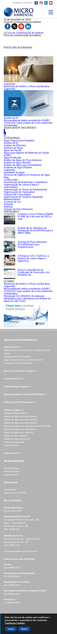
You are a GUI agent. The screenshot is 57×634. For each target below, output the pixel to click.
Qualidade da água (14, 172)
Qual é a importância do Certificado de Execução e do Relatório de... (33, 272)
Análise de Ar (11, 118)
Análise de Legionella (14, 442)
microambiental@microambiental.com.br (20, 551)
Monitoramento (12, 199)
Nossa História (11, 474)
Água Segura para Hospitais (19, 140)
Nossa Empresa (11, 468)
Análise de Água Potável (15, 413)
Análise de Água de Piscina (17, 439)
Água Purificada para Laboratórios (20, 429)
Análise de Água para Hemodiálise (22, 165)
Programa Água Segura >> (17, 386)
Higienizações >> (12, 347)
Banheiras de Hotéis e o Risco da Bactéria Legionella (27, 87)
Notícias (8, 206)
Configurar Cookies (15, 623)
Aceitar (11, 629)
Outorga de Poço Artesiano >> (19, 402)
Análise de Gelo (11, 445)
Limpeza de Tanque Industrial (18, 363)
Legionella (9, 84)
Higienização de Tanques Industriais (23, 197)
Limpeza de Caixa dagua (17, 194)
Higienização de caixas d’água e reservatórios (21, 185)
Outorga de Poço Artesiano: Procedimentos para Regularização (32, 244)
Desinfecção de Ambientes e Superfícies (25, 182)
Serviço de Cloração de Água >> (20, 371)
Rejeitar (24, 629)
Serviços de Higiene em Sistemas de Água (27, 175)
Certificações (11, 179)
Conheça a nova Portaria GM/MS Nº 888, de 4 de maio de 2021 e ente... (35, 216)
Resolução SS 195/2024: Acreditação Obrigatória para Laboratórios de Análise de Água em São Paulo (27, 298)
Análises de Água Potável (18, 167)
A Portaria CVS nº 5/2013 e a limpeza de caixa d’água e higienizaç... (33, 258)
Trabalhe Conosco (22, 3)
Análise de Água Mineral (17, 162)
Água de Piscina (13, 150)
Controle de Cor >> (13, 378)
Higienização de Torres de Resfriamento (25, 189)
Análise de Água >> (14, 410)
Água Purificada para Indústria (18, 432)
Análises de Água (13, 148)
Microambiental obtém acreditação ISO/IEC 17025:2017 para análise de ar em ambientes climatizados (28, 123)
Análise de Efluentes (15, 145)
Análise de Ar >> (12, 453)
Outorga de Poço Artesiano (18, 209)
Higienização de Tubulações (19, 192)
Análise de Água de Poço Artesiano (23, 160)
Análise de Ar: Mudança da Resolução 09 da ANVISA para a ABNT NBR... (35, 230)
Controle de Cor (12, 202)
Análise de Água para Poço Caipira (20, 419)
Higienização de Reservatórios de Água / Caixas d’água (27, 352)
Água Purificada (12, 157)
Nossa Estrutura (11, 471)
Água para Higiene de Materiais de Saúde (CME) (26, 154)
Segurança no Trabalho (15, 492)
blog (6, 177)
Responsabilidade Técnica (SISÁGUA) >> (25, 394)
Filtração (8, 204)
